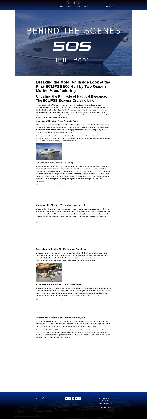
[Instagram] (73, 398)
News (78, 6)
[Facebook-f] (66, 398)
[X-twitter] (69, 398)
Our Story (107, 6)
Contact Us (103, 407)
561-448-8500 (105, 401)
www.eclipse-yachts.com (105, 398)
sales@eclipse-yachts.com (105, 403)
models (68, 6)
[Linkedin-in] (76, 398)
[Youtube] (79, 398)
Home (61, 6)
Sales (86, 6)
